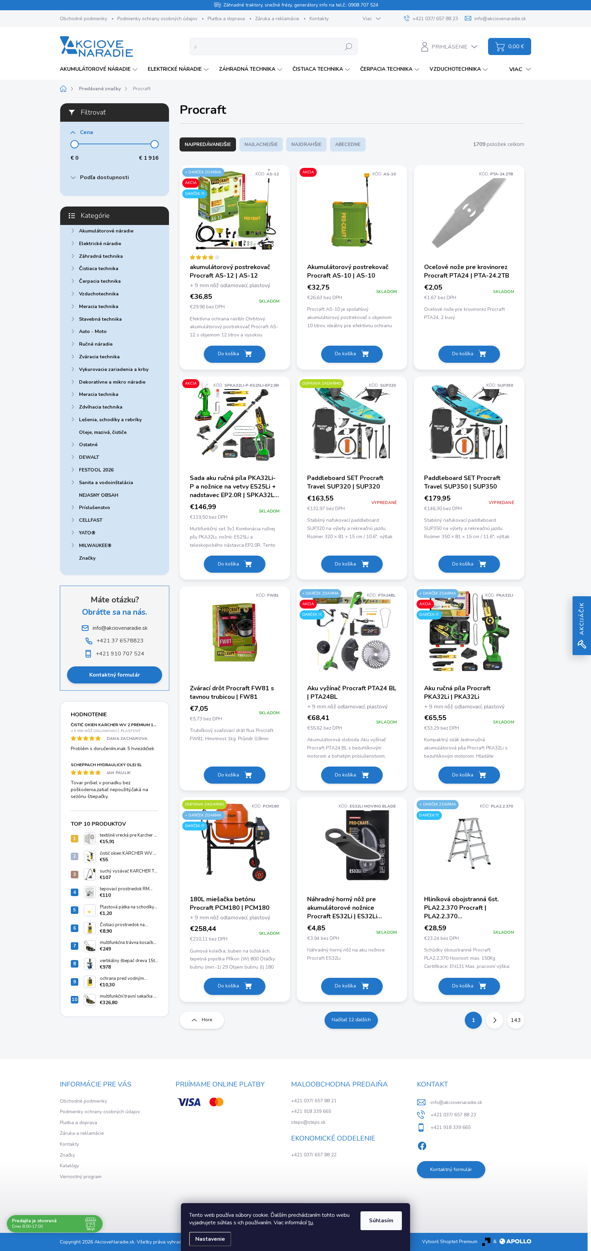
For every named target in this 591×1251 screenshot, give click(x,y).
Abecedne (347, 144)
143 (516, 1020)
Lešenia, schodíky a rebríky (110, 419)
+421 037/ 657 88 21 (314, 1100)
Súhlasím (381, 1220)
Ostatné (88, 444)
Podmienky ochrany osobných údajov (157, 18)
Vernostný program (81, 1176)
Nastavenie (210, 1239)
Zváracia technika (99, 357)
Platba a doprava (226, 18)
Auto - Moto (93, 331)
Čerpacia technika (100, 281)
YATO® (87, 533)
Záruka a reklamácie (277, 18)
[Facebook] (422, 1145)
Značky (87, 558)
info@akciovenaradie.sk (456, 1102)
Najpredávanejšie (208, 144)
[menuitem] (99, 69)
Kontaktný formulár (114, 675)
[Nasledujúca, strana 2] (494, 1020)
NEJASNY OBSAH (98, 495)
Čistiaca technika (98, 268)
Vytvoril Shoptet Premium (449, 1241)
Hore (207, 1019)
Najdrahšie (306, 144)
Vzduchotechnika (99, 294)
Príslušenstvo (94, 507)
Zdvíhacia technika (100, 407)
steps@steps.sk (308, 1122)
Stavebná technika (100, 319)
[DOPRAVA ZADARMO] (352, 425)
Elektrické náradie (100, 243)
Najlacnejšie (261, 144)
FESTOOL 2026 (96, 470)
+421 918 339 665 (311, 1111)
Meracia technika (98, 306)
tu (310, 1222)
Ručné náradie (96, 344)
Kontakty (319, 18)
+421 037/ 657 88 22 (314, 1155)
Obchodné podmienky (83, 18)
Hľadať (348, 46)
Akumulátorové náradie (106, 231)
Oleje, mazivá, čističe (103, 432)
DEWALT (89, 457)
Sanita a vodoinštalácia (106, 482)
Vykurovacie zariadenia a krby (113, 369)
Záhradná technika (101, 256)
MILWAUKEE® (95, 545)
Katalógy (69, 1165)
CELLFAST (91, 520)
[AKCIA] (352, 213)
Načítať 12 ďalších (351, 1019)
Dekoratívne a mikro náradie (112, 382)
